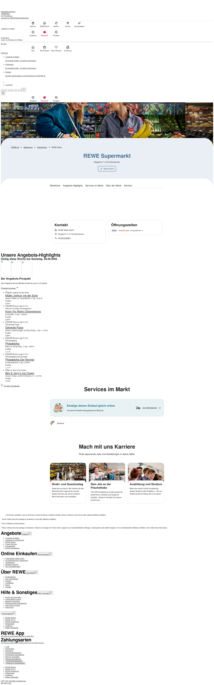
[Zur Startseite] (8, 4)
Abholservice (10, 562)
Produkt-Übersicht (11, 565)
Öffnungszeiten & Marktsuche (16, 603)
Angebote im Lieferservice (14, 540)
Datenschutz (9, 649)
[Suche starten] (24, 90)
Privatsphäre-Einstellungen (14, 655)
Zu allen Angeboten (12, 386)
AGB (7, 647)
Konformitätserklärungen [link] (14, 661)
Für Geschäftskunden (12, 567)
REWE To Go (10, 620)
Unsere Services (11, 544)
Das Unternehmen (11, 579)
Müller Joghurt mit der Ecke (21, 295)
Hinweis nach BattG (12, 657)
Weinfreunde (9, 624)
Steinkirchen (42, 147)
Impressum (9, 651)
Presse (7, 585)
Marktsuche (28, 147)
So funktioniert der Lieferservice (16, 560)
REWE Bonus (10, 542)
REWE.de (15, 147)
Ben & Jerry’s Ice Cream (19, 373)
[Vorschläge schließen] (3, 93)
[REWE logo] (4, 53)
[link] (109, 59)
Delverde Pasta (14, 327)
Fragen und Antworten (13, 597)
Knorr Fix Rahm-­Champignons (23, 311)
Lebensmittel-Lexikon (13, 599)
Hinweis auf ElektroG (13, 659)
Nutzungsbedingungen (13, 653)
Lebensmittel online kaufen (14, 558)
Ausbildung (9, 583)
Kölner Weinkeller (11, 628)
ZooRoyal (8, 626)
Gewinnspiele (10, 546)
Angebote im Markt (12, 538)
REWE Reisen (10, 618)
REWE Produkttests (12, 548)
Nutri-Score (9, 607)
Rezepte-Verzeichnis (12, 601)
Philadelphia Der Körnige (19, 359)
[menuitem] (33, 24)
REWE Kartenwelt (12, 622)
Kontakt (8, 587)
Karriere (8, 581)
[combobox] (11, 90)
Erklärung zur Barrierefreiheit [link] (15, 663)
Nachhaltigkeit (10, 577)
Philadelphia (12, 343)
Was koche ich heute (12, 605)
